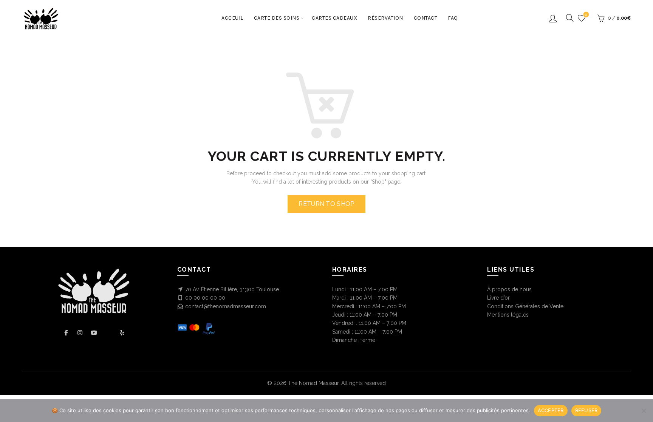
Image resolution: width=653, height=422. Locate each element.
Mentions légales (508, 315)
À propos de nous (509, 289)
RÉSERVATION (385, 18)
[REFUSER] (643, 410)
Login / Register (553, 18)
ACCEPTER (551, 410)
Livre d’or (498, 298)
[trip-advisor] (108, 332)
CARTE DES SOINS (277, 18)
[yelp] (122, 332)
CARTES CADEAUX (334, 18)
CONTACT (426, 18)
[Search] (567, 17)
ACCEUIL (232, 18)
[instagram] (80, 332)
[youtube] (94, 332)
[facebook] (66, 332)
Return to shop (326, 203)
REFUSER (586, 410)
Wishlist (586, 14)
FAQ (453, 18)
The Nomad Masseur (313, 383)
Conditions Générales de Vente (525, 306)
